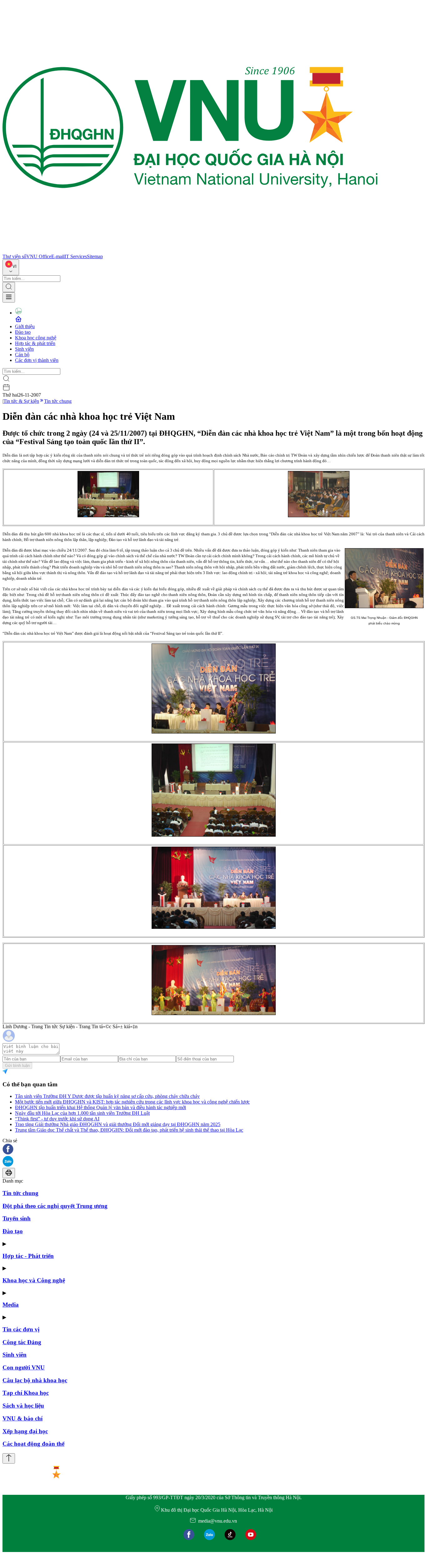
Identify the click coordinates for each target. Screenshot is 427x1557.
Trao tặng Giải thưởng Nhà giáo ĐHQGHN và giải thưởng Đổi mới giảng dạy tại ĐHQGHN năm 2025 (117, 1124)
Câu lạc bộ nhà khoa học (35, 1380)
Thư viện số (14, 256)
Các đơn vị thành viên (36, 360)
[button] (213, 1150)
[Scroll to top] (9, 1458)
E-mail (57, 256)
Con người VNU (24, 1367)
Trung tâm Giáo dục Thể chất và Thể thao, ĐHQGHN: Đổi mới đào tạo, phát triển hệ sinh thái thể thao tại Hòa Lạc (129, 1130)
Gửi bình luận (17, 1065)
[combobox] (11, 267)
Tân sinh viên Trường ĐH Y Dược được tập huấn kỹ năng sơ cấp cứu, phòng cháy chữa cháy (107, 1096)
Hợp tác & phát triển (35, 343)
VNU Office (38, 256)
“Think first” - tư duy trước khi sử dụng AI (57, 1118)
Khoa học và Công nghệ (34, 1280)
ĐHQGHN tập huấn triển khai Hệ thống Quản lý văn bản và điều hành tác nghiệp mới (100, 1107)
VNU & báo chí (23, 1418)
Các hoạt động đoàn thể (33, 1443)
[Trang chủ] (190, 250)
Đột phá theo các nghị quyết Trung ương (55, 1206)
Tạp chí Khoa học (26, 1392)
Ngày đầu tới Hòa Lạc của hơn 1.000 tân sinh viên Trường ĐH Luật (82, 1113)
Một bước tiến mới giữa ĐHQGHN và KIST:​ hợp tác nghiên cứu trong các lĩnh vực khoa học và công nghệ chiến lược (132, 1101)
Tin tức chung (58, 401)
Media (11, 1304)
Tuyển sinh (17, 1218)
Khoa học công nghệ (35, 337)
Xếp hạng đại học (25, 1431)
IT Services (75, 256)
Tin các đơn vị (21, 1329)
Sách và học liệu (23, 1405)
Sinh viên (24, 349)
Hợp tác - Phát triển (28, 1256)
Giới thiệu (25, 326)
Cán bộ (22, 354)
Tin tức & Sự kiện (21, 401)
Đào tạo (23, 332)
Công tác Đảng (22, 1342)
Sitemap (95, 256)
